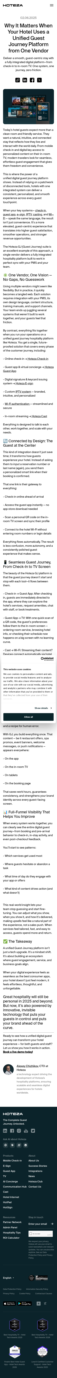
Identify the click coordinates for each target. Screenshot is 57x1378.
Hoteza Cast (39, 416)
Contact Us (34, 1186)
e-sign (21, 214)
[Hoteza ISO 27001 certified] (41, 1278)
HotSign (7, 1207)
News (31, 1176)
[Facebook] (12, 1131)
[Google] (24, 1303)
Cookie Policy (24, 1293)
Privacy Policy (8, 1293)
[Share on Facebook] (32, 80)
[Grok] (18, 1145)
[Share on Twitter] (39, 80)
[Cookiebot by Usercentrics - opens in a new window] (41, 659)
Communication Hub (15, 1186)
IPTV (29, 214)
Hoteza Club (35, 1181)
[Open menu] (51, 5)
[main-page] (13, 5)
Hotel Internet (11, 1197)
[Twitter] (33, 1131)
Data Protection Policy (12, 1289)
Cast (5, 1191)
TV (4, 1176)
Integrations (35, 1171)
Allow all (28, 717)
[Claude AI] (12, 1145)
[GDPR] (38, 1303)
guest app (9, 214)
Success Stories (37, 1165)
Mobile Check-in (12, 1160)
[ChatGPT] (5, 1145)
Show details (41, 708)
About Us (33, 1160)
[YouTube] (26, 1131)
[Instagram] (19, 1131)
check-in (40, 210)
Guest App (9, 1171)
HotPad (7, 1202)
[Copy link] (17, 80)
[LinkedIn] (5, 1131)
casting (37, 214)
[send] (52, 1224)
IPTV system (23, 391)
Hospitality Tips (12, 1232)
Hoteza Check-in (37, 358)
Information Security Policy (37, 1289)
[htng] (48, 1303)
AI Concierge (10, 1181)
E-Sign (7, 1165)
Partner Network (12, 1222)
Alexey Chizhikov (27, 1066)
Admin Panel (10, 1227)
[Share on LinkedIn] (24, 80)
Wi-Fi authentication (17, 403)
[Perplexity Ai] (25, 1145)
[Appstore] (9, 1303)
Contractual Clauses (43, 1293)
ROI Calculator (11, 1237)
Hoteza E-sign (24, 383)
